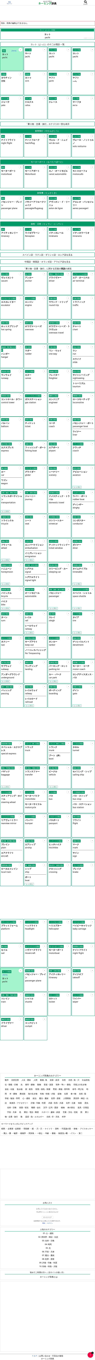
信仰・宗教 (12, 1107)
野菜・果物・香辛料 (61, 1089)
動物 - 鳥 (44, 1080)
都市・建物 (30, 1084)
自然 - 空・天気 (53, 1116)
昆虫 (86, 1103)
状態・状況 (24, 1107)
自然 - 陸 (83, 1093)
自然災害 (15, 1080)
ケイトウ (49, 1128)
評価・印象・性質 (38, 1103)
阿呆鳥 (32, 1133)
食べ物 (74, 1093)
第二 (80, 1133)
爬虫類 (23, 1093)
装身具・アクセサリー (19, 1103)
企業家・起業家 (14, 1128)
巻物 (76, 1128)
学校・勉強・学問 (12, 1098)
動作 (7, 1080)
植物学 (23, 1133)
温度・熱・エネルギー (34, 1116)
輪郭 (16, 1133)
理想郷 (27, 1128)
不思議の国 (66, 1128)
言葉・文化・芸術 (70, 1112)
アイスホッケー (86, 1128)
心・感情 (26, 1098)
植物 (63, 1107)
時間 (50, 1244)
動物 (39, 1084)
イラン (73, 1133)
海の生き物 (33, 1093)
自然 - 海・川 (74, 1080)
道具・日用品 (83, 1107)
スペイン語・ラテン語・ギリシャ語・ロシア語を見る (47, 254)
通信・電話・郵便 (31, 1112)
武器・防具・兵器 (56, 1103)
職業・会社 (36, 1107)
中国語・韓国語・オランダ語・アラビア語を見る (47, 261)
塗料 (57, 1128)
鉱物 (60, 1093)
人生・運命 (26, 1080)
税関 (3, 1128)
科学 (64, 1116)
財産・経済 (55, 1080)
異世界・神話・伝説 (49, 1237)
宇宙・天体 (12, 1112)
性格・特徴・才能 (47, 1093)
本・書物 (13, 1093)
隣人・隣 (7, 1133)
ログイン (9, 3)
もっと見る (77, 487)
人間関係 (67, 1098)
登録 (9, 2)
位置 (66, 1093)
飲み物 (20, 1089)
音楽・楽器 (49, 1084)
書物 (54, 1133)
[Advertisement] (47, 13)
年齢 (47, 1133)
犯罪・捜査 (56, 1098)
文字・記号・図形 (51, 1107)
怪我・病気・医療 (43, 1089)
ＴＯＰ (34, 1356)
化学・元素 (71, 1103)
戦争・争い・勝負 (63, 1084)
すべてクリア (47, 1217)
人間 (36, 1080)
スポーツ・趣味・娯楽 (50, 1112)
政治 (35, 1098)
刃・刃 (39, 1128)
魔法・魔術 (44, 1098)
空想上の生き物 (80, 1084)
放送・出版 (10, 1089)
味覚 (80, 1103)
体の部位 (71, 1107)
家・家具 (29, 1089)
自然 (64, 1080)
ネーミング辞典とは (49, 1277)
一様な (40, 1133)
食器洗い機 (63, 1133)
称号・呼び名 (78, 1089)
